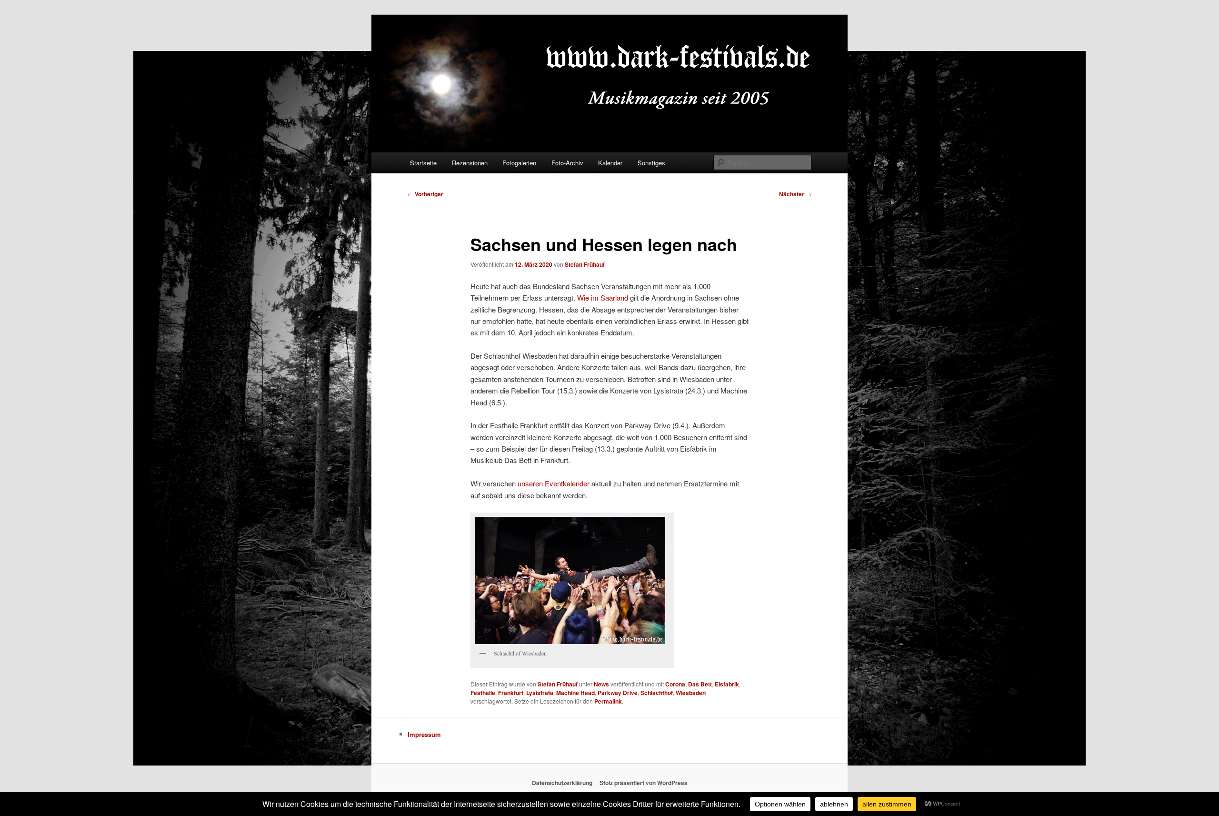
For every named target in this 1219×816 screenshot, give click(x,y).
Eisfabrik (727, 684)
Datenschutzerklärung (562, 782)
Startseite (423, 162)
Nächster (795, 194)
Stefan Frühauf (585, 264)
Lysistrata (539, 692)
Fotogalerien (519, 162)
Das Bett (700, 684)
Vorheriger (425, 194)
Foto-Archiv (567, 162)
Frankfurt (510, 692)
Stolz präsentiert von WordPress (644, 782)
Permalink (608, 701)
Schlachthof (656, 692)
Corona (675, 684)
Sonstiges (651, 162)
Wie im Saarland (602, 297)
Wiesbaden (691, 692)
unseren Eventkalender (554, 483)
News (601, 684)
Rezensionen (470, 162)
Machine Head (575, 692)
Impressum (424, 734)
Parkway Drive (618, 692)
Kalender (610, 162)
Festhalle (482, 692)
